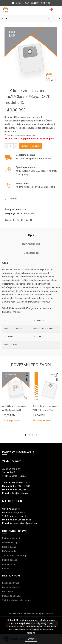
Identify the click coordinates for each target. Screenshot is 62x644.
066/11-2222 (30, 3)
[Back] (4, 18)
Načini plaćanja (9, 547)
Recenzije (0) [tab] (31, 244)
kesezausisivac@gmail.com (23, 523)
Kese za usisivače (26, 213)
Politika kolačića (9, 560)
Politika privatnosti (11, 538)
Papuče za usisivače (12, 596)
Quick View (26, 379)
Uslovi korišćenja (10, 542)
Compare (12, 198)
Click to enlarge (52, 80)
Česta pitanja (8, 564)
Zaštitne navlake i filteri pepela (16, 600)
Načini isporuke (9, 551)
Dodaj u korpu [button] (13, 420)
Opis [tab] (31, 235)
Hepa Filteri (7, 591)
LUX (39, 213)
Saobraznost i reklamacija (14, 555)
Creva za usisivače (11, 587)
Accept (31, 639)
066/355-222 (24, 489)
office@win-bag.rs (19, 493)
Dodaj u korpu (30, 146)
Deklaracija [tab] (31, 253)
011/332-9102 (43, 3)
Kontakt (6, 568)
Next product (57, 18)
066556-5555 (24, 519)
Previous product (50, 18)
